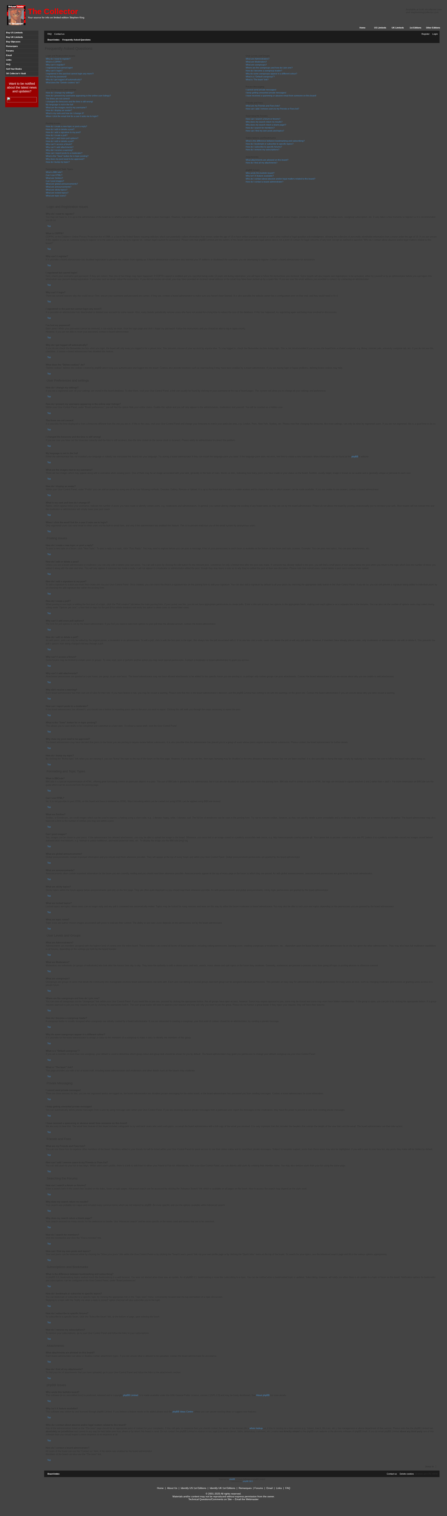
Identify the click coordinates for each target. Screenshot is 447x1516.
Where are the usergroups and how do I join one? (269, 68)
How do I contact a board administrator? (264, 182)
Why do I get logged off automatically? (64, 79)
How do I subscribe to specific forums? (264, 147)
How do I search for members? (260, 128)
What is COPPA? (54, 62)
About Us (172, 1488)
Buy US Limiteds (14, 32)
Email (9, 55)
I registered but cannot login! (59, 68)
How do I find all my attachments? (261, 163)
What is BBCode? (54, 172)
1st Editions (415, 28)
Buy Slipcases (13, 42)
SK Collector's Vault (16, 73)
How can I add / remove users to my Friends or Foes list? (272, 109)
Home (362, 28)
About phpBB (263, 1395)
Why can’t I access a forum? (59, 144)
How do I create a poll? (57, 135)
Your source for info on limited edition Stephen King (56, 17)
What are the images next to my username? (66, 107)
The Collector (53, 11)
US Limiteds (380, 28)
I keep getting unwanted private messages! (266, 93)
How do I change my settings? (60, 93)
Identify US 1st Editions (193, 1488)
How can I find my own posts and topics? (265, 131)
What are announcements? (58, 187)
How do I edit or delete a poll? (60, 141)
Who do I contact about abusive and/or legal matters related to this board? (280, 179)
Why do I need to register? (58, 59)
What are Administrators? (257, 59)
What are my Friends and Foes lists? (263, 106)
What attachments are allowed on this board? (267, 160)
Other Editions (433, 28)
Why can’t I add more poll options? (62, 138)
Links (9, 60)
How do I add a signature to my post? (63, 132)
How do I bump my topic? (58, 162)
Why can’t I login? (54, 71)
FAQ (8, 64)
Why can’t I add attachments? (60, 147)
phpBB (354, 456)
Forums (10, 51)
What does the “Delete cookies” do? (63, 82)
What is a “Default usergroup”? (260, 76)
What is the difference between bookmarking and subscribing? (275, 141)
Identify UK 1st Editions (222, 1488)
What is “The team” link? (257, 79)
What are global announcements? (62, 184)
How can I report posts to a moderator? (64, 153)
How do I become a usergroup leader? (264, 71)
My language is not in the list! (59, 104)
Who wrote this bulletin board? (260, 173)
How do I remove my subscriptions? (262, 149)
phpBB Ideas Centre (183, 1411)
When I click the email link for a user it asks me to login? (72, 116)
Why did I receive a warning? (59, 150)
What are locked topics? (57, 193)
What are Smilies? (54, 178)
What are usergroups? (256, 65)
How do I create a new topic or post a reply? (66, 126)
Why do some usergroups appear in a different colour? (271, 73)
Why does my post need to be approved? (65, 159)
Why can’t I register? (55, 65)
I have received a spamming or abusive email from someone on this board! (281, 95)
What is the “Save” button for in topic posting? (67, 156)
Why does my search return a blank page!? (266, 125)
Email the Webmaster (247, 1499)
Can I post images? (55, 181)
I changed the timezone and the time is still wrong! (69, 101)
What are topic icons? (56, 196)
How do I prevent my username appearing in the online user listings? (78, 95)
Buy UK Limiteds (14, 37)
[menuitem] (49, 34)
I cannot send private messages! (261, 90)
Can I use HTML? (54, 175)
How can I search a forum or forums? (263, 119)
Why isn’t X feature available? (260, 176)
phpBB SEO (248, 1481)
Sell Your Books (14, 69)
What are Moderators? (256, 62)
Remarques (12, 46)
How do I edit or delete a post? (60, 129)
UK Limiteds (398, 28)
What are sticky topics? (56, 190)
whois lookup (256, 1428)
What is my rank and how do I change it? (65, 113)
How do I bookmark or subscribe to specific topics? (270, 144)
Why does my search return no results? (264, 122)
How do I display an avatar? (59, 110)
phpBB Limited (130, 1395)
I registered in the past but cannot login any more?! (70, 73)
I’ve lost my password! (56, 76)
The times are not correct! (58, 98)
